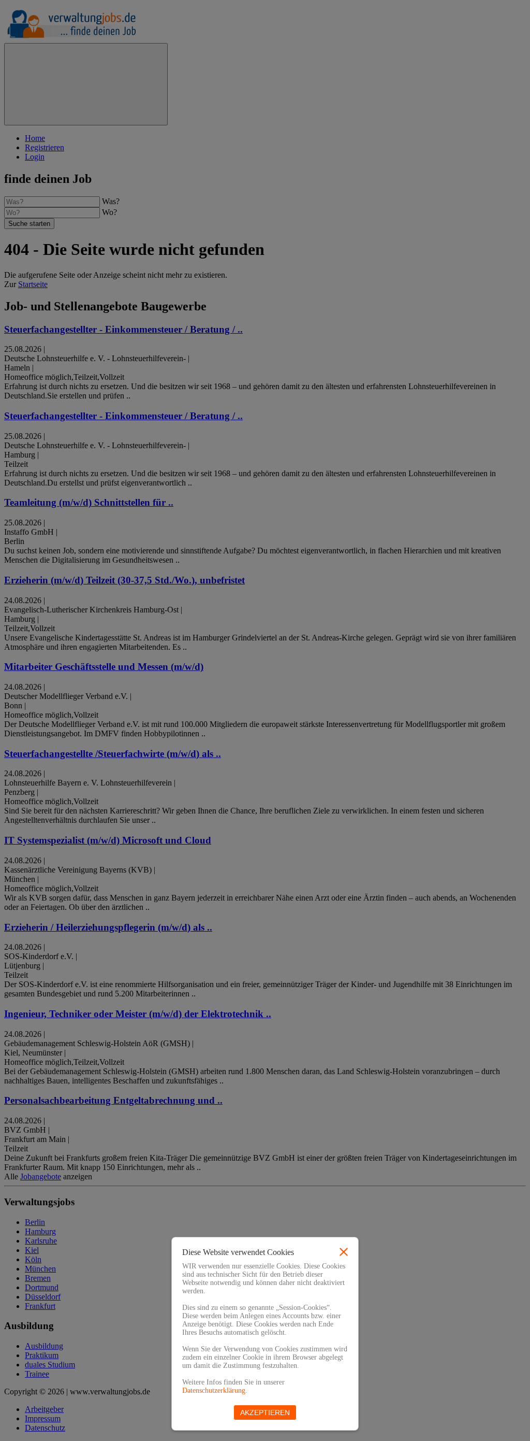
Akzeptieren (265, 1412)
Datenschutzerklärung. (214, 1390)
